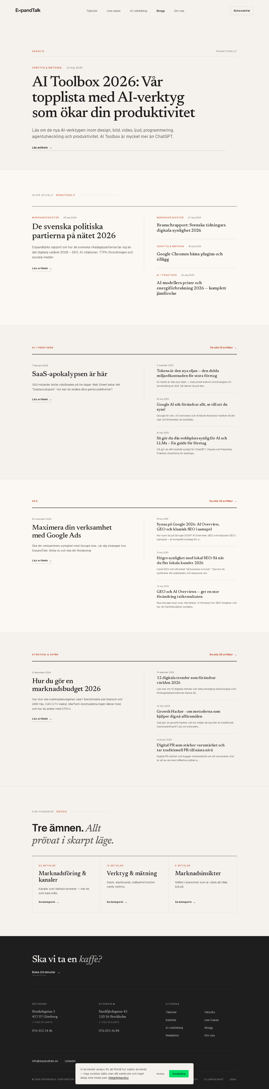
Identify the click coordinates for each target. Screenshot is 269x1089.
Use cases (114, 11)
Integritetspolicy (119, 1078)
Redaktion (172, 1035)
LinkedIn (70, 1061)
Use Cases (211, 1020)
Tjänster (91, 11)
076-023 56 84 (109, 1030)
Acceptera (179, 1073)
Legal (233, 1079)
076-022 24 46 (42, 1030)
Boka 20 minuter (46, 972)
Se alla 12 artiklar (223, 347)
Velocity (209, 1012)
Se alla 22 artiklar (223, 654)
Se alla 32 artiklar (223, 501)
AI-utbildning (138, 11)
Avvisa (160, 1073)
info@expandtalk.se (45, 1061)
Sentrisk (171, 1020)
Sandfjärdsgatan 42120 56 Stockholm (113, 1017)
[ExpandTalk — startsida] (28, 10)
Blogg (161, 11)
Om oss (179, 11)
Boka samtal (242, 10)
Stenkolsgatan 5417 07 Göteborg (45, 1017)
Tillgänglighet (214, 1079)
